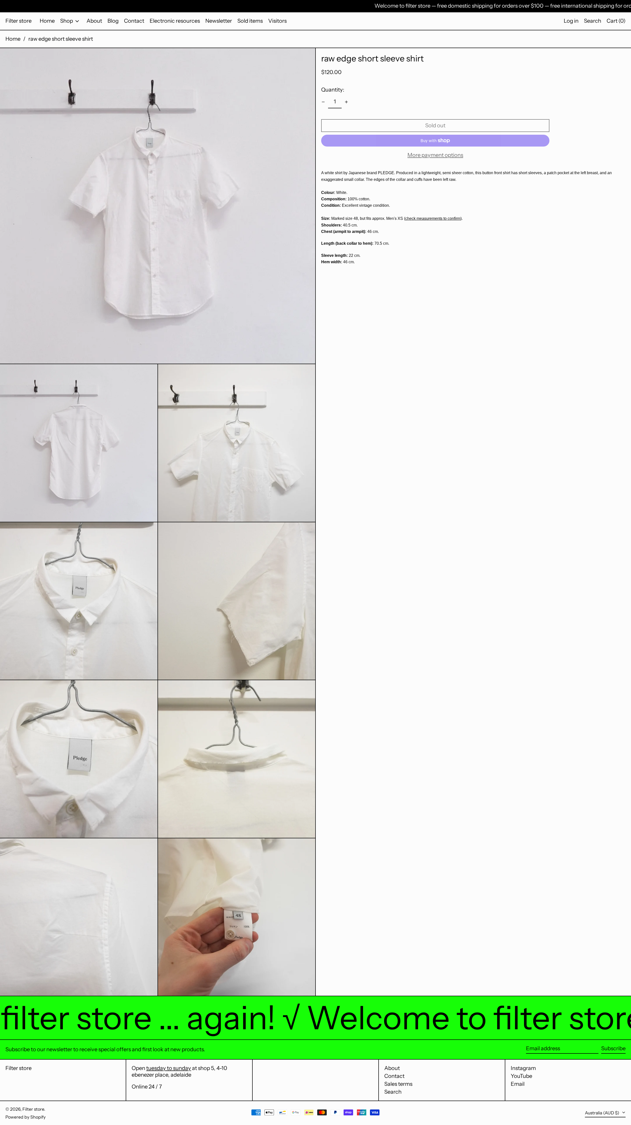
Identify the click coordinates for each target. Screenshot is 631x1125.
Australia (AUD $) (602, 1112)
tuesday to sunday (168, 1068)
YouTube (521, 1076)
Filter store (18, 21)
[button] (592, 21)
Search (393, 1091)
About (392, 1068)
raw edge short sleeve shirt (60, 39)
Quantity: (332, 89)
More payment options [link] (435, 155)
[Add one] (346, 102)
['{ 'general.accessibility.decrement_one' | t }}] (323, 102)
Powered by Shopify (25, 1117)
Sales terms (398, 1084)
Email (518, 1084)
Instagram (523, 1068)
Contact (394, 1076)
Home (12, 39)
